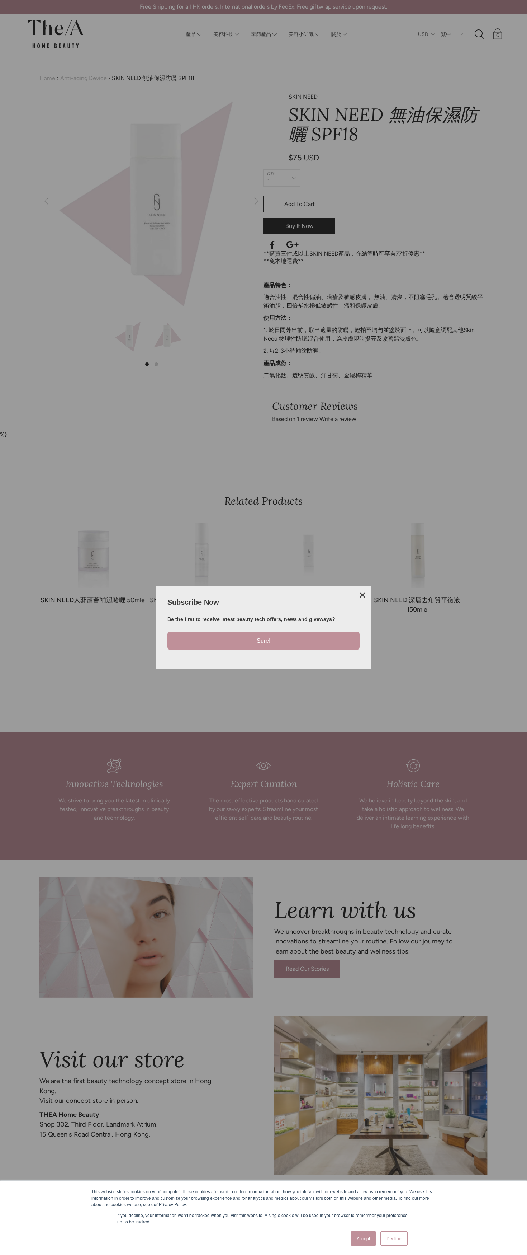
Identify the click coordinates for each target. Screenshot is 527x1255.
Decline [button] (394, 1238)
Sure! (263, 641)
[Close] (362, 595)
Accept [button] (363, 1238)
